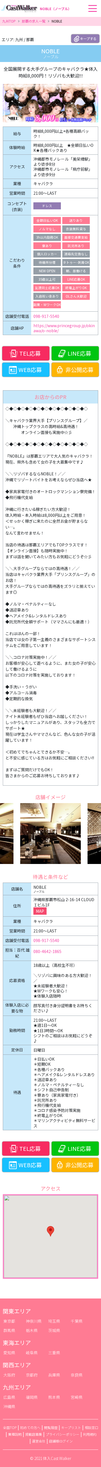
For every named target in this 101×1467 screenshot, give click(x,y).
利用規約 (90, 1434)
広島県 (9, 1397)
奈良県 (76, 1375)
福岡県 (32, 1397)
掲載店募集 (33, 1434)
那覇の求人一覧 (33, 21)
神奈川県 (34, 1321)
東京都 (9, 1321)
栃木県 (32, 1330)
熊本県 (54, 1397)
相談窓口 (91, 1427)
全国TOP (10, 1427)
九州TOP (9, 21)
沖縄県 (9, 1406)
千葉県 (76, 1321)
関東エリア (17, 1311)
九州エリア (17, 1387)
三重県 (54, 1352)
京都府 (32, 1375)
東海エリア (17, 1343)
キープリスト (71, 1427)
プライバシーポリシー (62, 1434)
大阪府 (9, 1375)
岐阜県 (32, 1352)
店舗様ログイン (61, 1441)
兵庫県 (54, 1375)
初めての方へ (30, 1427)
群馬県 (9, 1330)
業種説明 (15, 1434)
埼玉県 (54, 1321)
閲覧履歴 (51, 1427)
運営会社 (38, 1441)
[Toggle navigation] (99, 0)
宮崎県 (76, 1397)
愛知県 (9, 1352)
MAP (40, 911)
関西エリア (17, 1365)
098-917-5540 (46, 316)
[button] (50, 1231)
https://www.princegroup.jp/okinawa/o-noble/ (64, 328)
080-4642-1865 (47, 951)
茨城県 (54, 1330)
